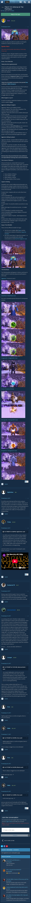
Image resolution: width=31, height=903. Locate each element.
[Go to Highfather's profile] (3, 492)
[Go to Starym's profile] (4, 880)
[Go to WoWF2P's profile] (4, 870)
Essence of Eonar (10, 389)
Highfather (10, 492)
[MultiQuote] (2, 484)
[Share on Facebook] (4, 846)
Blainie (19, 767)
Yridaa (9, 522)
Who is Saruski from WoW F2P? (13, 869)
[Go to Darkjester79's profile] (3, 585)
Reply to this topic (15, 14)
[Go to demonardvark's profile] (3, 610)
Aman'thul (3, 295)
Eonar (2, 389)
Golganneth (4, 358)
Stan (3, 10)
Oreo (8, 707)
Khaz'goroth (4, 420)
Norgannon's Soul (12, 450)
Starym (9, 881)
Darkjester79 (11, 585)
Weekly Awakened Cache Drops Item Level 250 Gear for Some (17, 887)
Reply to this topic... (9, 830)
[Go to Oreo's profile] (3, 707)
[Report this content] (25, 27)
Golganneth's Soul (12, 358)
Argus (19, 230)
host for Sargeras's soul (21, 238)
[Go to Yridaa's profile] (3, 522)
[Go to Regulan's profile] (4, 860)
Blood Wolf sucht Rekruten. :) (13, 860)
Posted (5, 26)
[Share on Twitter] (2, 846)
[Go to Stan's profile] (3, 20)
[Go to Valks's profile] (3, 728)
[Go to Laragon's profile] (3, 657)
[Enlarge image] (14, 34)
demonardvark (21, 667)
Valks (8, 728)
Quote (6, 484)
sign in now (9, 821)
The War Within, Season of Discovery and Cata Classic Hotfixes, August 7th (17, 879)
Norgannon (4, 450)
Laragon (9, 657)
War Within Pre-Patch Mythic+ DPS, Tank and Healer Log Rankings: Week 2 (17, 895)
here (27, 82)
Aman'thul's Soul (12, 295)
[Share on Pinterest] (7, 846)
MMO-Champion (11, 84)
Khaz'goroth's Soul (13, 420)
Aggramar (3, 278)
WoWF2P (10, 871)
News (12, 10)
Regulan (10, 862)
